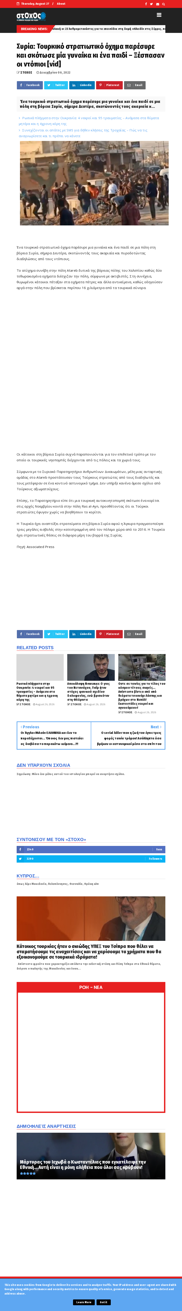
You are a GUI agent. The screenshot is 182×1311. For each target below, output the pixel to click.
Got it (103, 1302)
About (61, 3)
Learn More (83, 1302)
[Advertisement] (91, 592)
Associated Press (41, 546)
